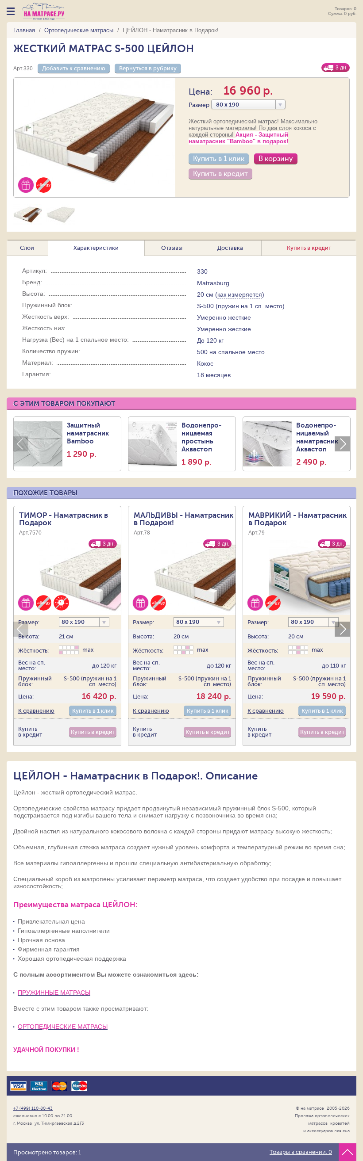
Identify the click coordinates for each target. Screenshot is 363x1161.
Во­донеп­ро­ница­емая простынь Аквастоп (201, 443)
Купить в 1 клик (218, 159)
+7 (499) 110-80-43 (33, 1108)
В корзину (276, 159)
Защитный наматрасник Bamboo (88, 439)
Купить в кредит (220, 174)
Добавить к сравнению (73, 68)
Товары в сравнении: (301, 1152)
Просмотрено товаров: (47, 1153)
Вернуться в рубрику (148, 68)
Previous (20, 443)
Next (342, 443)
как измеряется (239, 294)
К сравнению (36, 710)
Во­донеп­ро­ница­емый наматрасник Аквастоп (317, 443)
